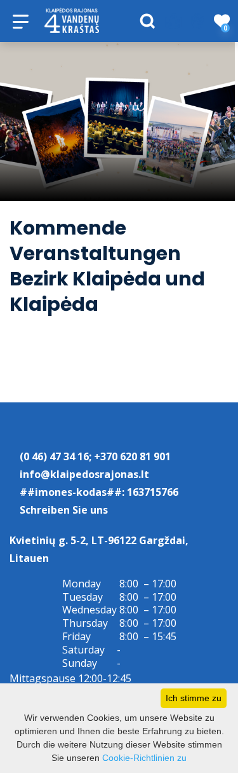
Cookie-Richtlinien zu (144, 758)
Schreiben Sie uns (64, 510)
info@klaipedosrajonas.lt (84, 474)
